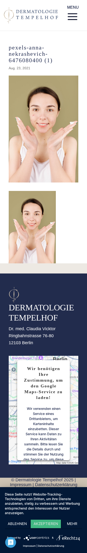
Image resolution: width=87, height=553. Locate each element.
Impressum (20, 484)
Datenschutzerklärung (56, 484)
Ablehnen (17, 523)
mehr (72, 523)
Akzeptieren (46, 523)
